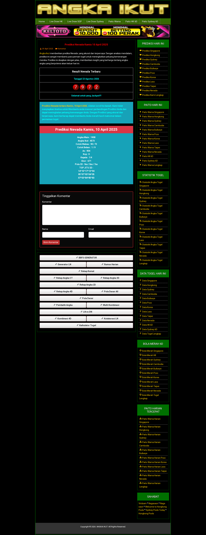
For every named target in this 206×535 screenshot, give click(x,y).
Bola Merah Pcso (150, 373)
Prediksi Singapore (151, 51)
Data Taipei (147, 316)
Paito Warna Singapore (153, 112)
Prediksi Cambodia (151, 64)
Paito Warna (115, 21)
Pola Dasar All (111, 291)
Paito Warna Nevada (152, 152)
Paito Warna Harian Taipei (154, 471)
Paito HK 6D (131, 21)
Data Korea (147, 307)
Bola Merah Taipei (150, 386)
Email (91, 229)
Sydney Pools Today (155, 510)
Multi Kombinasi (111, 305)
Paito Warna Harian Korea (154, 462)
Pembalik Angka (64, 305)
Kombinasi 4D (64, 318)
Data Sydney (148, 289)
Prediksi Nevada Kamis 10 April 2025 (86, 44)
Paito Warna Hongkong (153, 116)
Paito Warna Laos (150, 143)
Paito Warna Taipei (151, 147)
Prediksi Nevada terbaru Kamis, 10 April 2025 (64, 106)
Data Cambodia (149, 294)
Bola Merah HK (149, 355)
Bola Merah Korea (150, 377)
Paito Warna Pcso (150, 134)
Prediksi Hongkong (151, 55)
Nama (45, 229)
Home (42, 21)
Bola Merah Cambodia (152, 364)
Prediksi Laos (148, 81)
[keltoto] (103, 31)
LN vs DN (87, 312)
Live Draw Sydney (95, 21)
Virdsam (143, 503)
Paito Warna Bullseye (152, 130)
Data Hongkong (149, 285)
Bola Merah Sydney (151, 360)
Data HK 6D (147, 325)
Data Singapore (149, 280)
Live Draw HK (56, 21)
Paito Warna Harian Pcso (154, 458)
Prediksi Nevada (149, 90)
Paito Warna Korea (151, 138)
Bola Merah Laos (150, 382)
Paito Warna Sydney (151, 121)
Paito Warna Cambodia (153, 125)
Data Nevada (148, 320)
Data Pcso (147, 303)
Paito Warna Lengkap (152, 165)
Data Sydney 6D (149, 329)
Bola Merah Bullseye (152, 368)
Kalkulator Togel (87, 325)
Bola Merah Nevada (151, 391)
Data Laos (147, 311)
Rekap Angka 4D (64, 291)
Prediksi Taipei (149, 86)
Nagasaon (153, 503)
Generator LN (64, 264)
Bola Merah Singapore (152, 351)
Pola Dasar (87, 298)
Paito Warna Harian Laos (153, 467)
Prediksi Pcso (148, 73)
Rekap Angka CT (64, 278)
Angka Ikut (45, 53)
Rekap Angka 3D (111, 278)
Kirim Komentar (51, 242)
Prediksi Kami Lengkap (153, 95)
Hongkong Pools (146, 513)
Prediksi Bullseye (150, 68)
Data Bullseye (148, 298)
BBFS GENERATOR (87, 257)
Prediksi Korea (149, 77)
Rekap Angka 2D (87, 285)
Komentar (62, 49)
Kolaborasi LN (111, 318)
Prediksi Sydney (149, 59)
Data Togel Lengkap (151, 334)
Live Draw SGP (74, 21)
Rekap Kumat (87, 271)
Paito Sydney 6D (150, 21)
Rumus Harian (111, 264)
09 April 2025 (47, 49)
